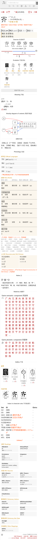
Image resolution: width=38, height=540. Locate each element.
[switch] (24, 48)
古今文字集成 (15, 538)
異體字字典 (27, 25)
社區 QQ (26, 536)
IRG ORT (23, 538)
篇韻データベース (14, 237)
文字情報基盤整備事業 (22, 174)
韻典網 (24, 237)
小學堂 (5, 237)
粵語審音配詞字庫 (8, 174)
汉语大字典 (12, 25)
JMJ (2, 27)
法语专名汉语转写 (32, 538)
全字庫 (20, 25)
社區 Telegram (18, 536)
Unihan (19, 440)
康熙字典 (4, 25)
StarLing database (8, 270)
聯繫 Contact (33, 536)
